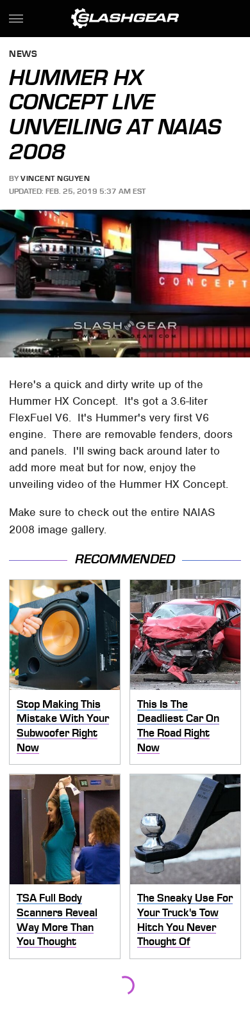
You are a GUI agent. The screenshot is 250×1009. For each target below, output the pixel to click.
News (23, 55)
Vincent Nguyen (55, 178)
